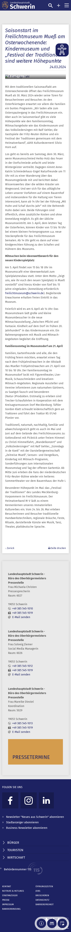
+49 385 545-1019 (22, 613)
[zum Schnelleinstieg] (59, 5)
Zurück (10, 548)
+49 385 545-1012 (22, 666)
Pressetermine (31, 757)
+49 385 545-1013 (22, 723)
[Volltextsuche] (50, 5)
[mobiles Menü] (66, 5)
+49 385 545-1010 (22, 608)
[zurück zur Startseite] (18, 5)
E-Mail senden (21, 617)
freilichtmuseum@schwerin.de (24, 293)
